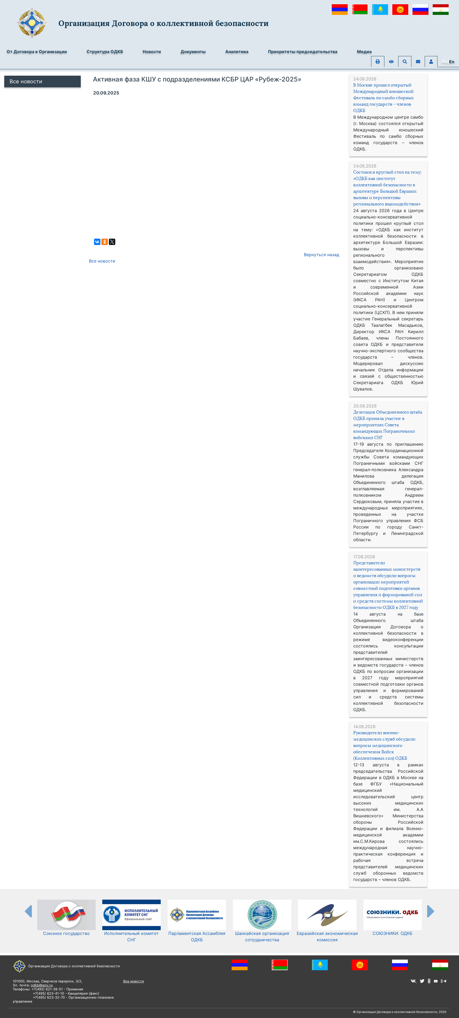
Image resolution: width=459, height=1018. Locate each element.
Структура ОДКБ (105, 51)
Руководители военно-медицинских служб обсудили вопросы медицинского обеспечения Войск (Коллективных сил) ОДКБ (384, 745)
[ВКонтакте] (97, 242)
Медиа (364, 51)
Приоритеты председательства (302, 51)
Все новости (26, 81)
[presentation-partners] (27, 911)
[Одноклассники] (104, 242)
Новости (152, 51)
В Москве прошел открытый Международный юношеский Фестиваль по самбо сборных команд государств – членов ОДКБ (383, 98)
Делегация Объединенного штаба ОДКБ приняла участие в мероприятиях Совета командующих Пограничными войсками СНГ (387, 425)
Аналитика (236, 51)
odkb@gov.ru (42, 985)
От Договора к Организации (37, 51)
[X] (112, 242)
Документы (193, 51)
